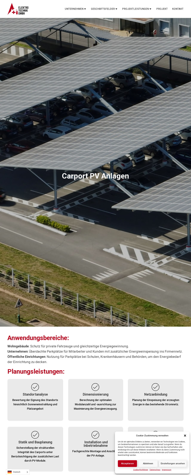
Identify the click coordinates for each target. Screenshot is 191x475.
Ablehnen (148, 463)
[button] (185, 435)
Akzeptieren (127, 463)
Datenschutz (155, 470)
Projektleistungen (135, 8)
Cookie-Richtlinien (140, 470)
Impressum (166, 470)
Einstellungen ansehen (173, 463)
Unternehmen (74, 8)
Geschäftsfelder (103, 8)
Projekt (162, 8)
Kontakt (178, 8)
